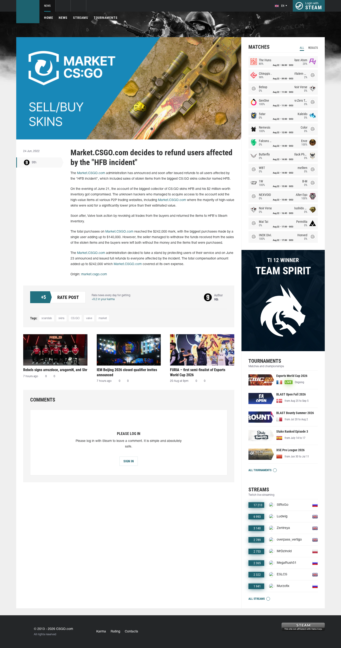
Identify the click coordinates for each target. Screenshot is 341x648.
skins (61, 318)
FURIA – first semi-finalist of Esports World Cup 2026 (197, 372)
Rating (115, 631)
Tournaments (106, 17)
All (302, 47)
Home (48, 17)
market (103, 318)
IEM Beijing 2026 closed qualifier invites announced (127, 372)
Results (313, 47)
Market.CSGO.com (91, 173)
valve (89, 318)
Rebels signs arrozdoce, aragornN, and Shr (55, 370)
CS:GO (75, 318)
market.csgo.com (94, 274)
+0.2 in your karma (103, 299)
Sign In (128, 461)
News (47, 5)
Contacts (131, 631)
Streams (80, 17)
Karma (101, 631)
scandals (47, 318)
